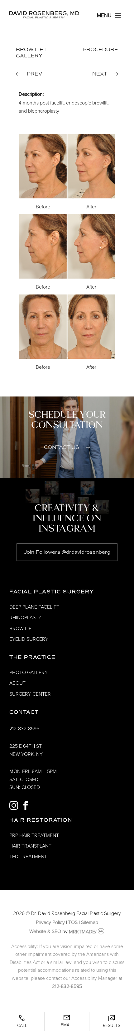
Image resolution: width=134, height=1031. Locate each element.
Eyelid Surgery (28, 639)
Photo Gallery (28, 672)
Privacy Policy (50, 922)
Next (99, 74)
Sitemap (89, 922)
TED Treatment (28, 856)
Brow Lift (21, 628)
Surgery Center (30, 694)
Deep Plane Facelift (34, 607)
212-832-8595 (24, 729)
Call (22, 1025)
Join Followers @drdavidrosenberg (67, 552)
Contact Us (61, 447)
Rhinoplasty (25, 618)
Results (111, 1025)
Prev (34, 74)
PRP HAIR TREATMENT (34, 835)
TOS (73, 922)
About (17, 683)
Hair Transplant (30, 846)
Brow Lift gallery (31, 52)
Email (67, 1025)
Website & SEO (45, 932)
